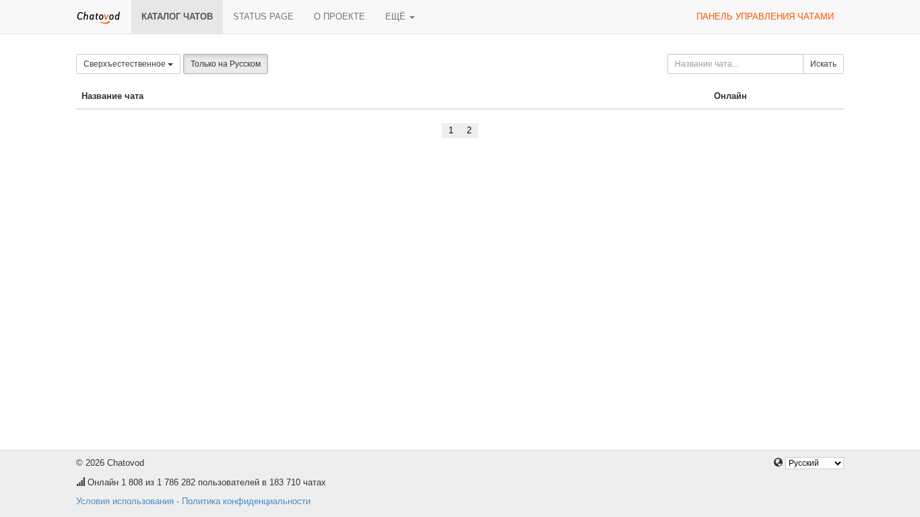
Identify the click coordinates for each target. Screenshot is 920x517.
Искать (823, 64)
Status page (263, 16)
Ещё (396, 16)
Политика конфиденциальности (246, 501)
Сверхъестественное (126, 64)
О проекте (339, 16)
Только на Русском (226, 64)
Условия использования (125, 501)
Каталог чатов (177, 16)
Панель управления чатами (765, 16)
